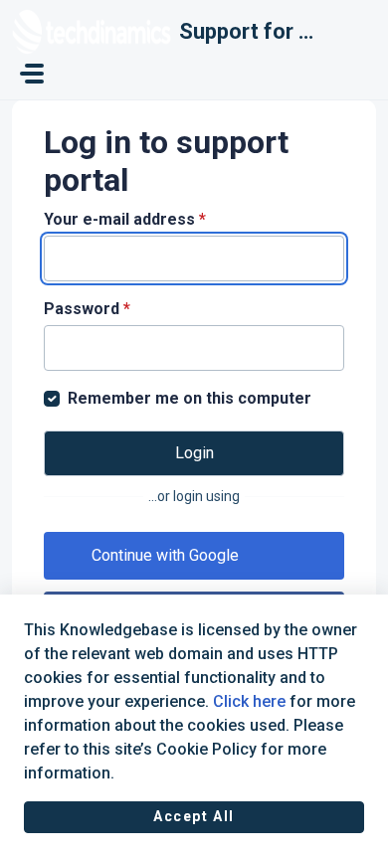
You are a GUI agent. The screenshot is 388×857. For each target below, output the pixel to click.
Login (194, 452)
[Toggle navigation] (32, 73)
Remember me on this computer (189, 398)
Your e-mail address (125, 219)
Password (87, 308)
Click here (249, 701)
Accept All (194, 816)
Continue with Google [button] (165, 555)
